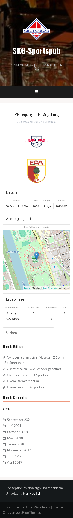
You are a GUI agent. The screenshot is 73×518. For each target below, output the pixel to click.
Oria (6, 512)
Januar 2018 (16, 444)
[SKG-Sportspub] (36, 29)
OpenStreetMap (50, 287)
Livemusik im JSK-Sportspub (27, 387)
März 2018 (15, 438)
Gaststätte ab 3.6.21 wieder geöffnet (34, 369)
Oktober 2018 (17, 432)
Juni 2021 (14, 426)
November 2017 (19, 450)
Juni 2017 (14, 456)
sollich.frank (49, 121)
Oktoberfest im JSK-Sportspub (29, 375)
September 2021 (19, 420)
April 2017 (14, 462)
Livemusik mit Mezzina (23, 381)
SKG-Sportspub (37, 50)
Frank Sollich (32, 493)
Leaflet (27, 287)
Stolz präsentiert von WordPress (26, 507)
